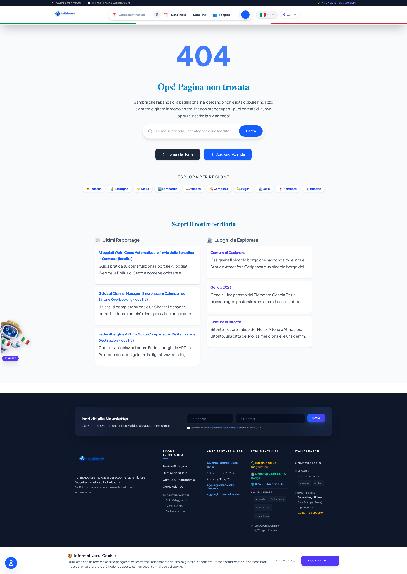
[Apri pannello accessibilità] (11, 563)
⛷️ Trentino (313, 189)
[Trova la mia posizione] (157, 14)
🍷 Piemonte (288, 189)
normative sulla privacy (224, 427)
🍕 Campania (219, 189)
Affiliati (318, 482)
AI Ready (260, 499)
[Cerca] (245, 14)
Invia (316, 418)
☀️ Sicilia (143, 189)
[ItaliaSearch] (91, 460)
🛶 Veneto (193, 189)
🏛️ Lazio (264, 189)
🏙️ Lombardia (167, 189)
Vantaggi (304, 482)
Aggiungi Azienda (230, 154)
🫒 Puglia (243, 189)
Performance (277, 499)
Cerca (251, 131)
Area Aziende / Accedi (337, 2)
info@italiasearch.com (111, 2)
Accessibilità (262, 507)
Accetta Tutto (320, 560)
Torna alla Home (181, 154)
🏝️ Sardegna (119, 189)
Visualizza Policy (285, 560)
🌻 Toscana (94, 189)
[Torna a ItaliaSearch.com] (77, 14)
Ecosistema (262, 516)
